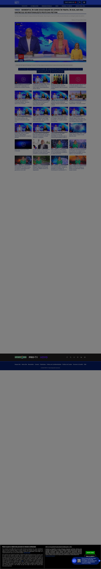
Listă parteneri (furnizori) (50, 556)
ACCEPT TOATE (90, 552)
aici (22, 560)
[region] (50, 557)
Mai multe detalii (27, 552)
